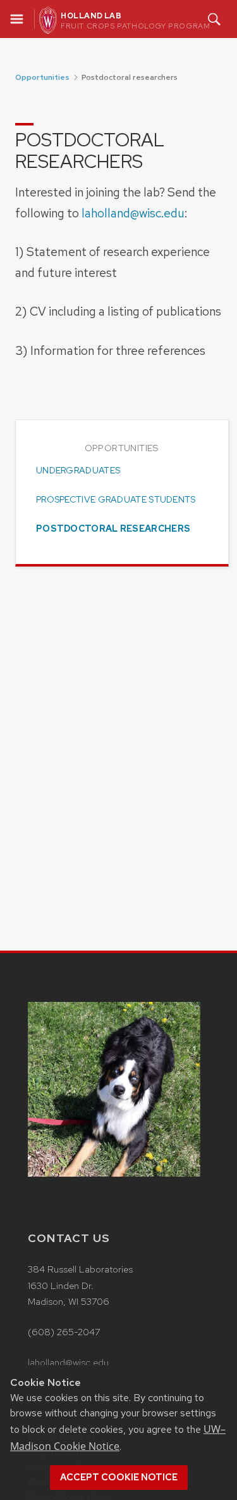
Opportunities (42, 77)
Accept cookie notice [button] (119, 1477)
